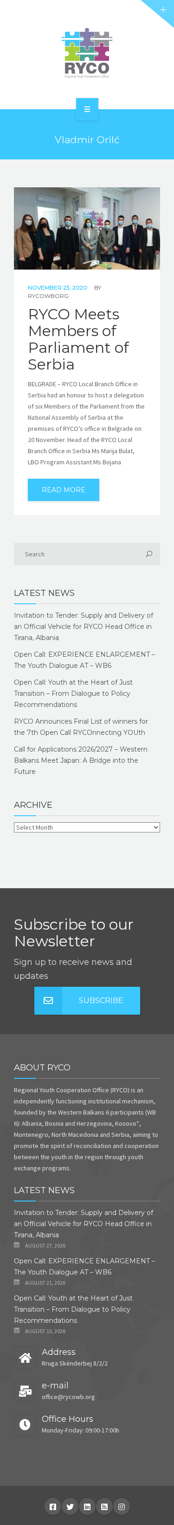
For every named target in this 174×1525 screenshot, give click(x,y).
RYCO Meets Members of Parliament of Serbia (78, 339)
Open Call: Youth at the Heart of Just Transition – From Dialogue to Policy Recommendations (73, 693)
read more (63, 490)
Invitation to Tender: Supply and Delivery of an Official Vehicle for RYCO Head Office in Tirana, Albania (83, 626)
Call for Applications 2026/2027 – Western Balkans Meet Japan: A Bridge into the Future (81, 760)
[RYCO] (86, 53)
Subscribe (101, 1000)
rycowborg (48, 295)
